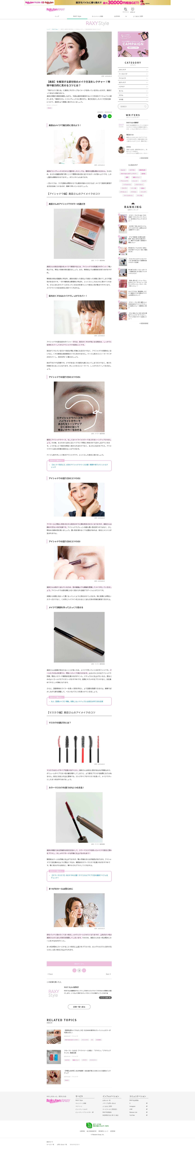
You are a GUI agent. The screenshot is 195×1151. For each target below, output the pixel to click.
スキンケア (122, 70)
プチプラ (84, 1060)
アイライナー (93, 1060)
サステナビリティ (75, 1144)
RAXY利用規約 (107, 1112)
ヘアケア (122, 87)
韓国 (127, 177)
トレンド (134, 181)
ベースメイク (123, 74)
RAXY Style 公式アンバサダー (71, 1040)
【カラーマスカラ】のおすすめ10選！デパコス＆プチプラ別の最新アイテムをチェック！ (79, 876)
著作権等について (103, 1131)
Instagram (132, 1106)
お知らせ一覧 (106, 1100)
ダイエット (123, 192)
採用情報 (112, 1131)
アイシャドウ (85, 1040)
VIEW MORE (143, 158)
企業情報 (82, 1131)
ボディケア (122, 82)
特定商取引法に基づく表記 (110, 1115)
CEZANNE (98, 1040)
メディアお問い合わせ (109, 1103)
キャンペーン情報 (97, 16)
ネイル (121, 91)
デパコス (133, 192)
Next (108, 974)
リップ (144, 181)
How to (49, 108)
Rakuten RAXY (56, 9)
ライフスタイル (128, 195)
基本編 (143, 173)
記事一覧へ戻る (79, 1007)
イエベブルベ (139, 184)
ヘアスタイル (127, 184)
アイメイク (54, 105)
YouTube (132, 1115)
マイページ (79, 1106)
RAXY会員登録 (133, 1100)
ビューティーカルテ (81, 1109)
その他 (121, 99)
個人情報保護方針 (91, 1131)
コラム (121, 95)
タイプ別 (139, 195)
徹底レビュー (76, 1060)
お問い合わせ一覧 (62, 1144)
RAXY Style (77, 16)
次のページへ (79, 964)
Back (50, 974)
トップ (57, 16)
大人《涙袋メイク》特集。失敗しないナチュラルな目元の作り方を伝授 (77, 701)
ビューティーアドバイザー (83, 1112)
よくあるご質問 (138, 16)
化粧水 (142, 188)
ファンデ (143, 192)
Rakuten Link (133, 1112)
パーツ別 (133, 188)
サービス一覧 (50, 1144)
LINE (130, 1109)
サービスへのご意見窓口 (110, 1109)
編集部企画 (142, 170)
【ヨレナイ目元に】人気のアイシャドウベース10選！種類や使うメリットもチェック (79, 465)
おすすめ (67, 1060)
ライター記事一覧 (105, 997)
